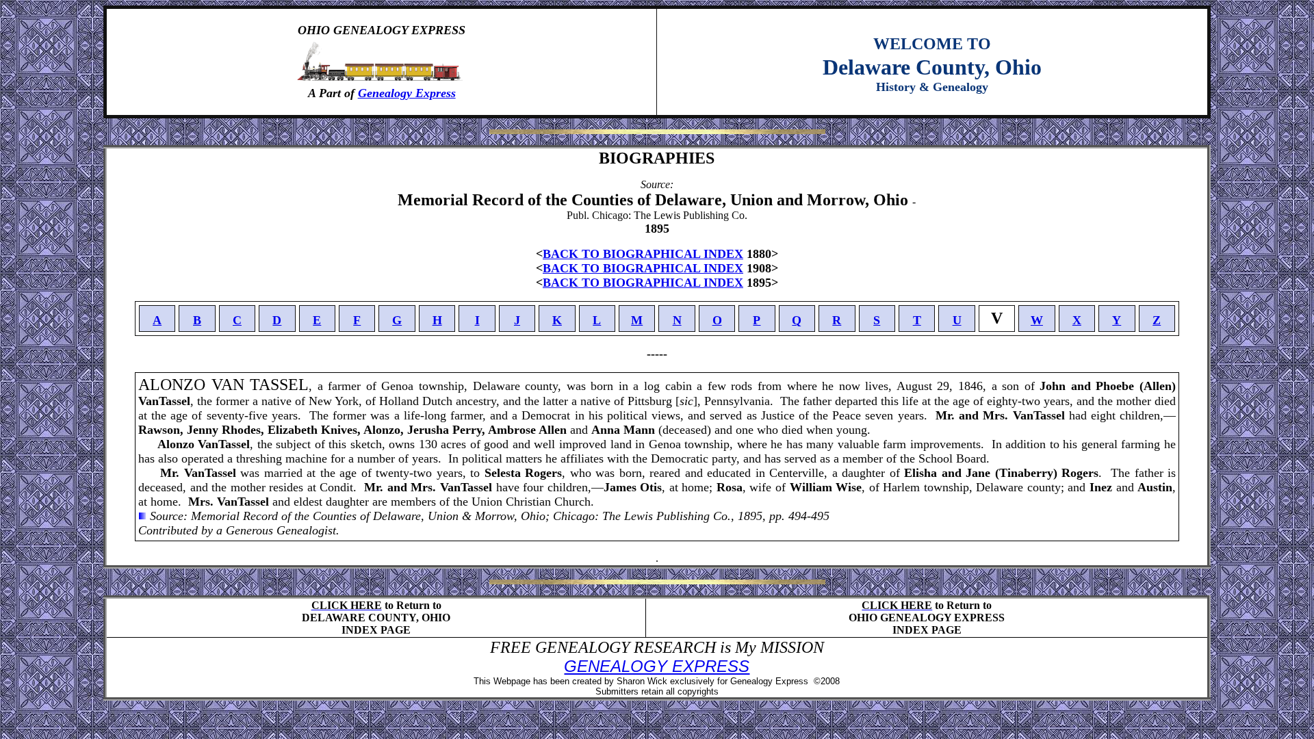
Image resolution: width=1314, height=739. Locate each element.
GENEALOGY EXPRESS (656, 666)
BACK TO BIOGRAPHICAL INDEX (643, 254)
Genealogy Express (407, 93)
